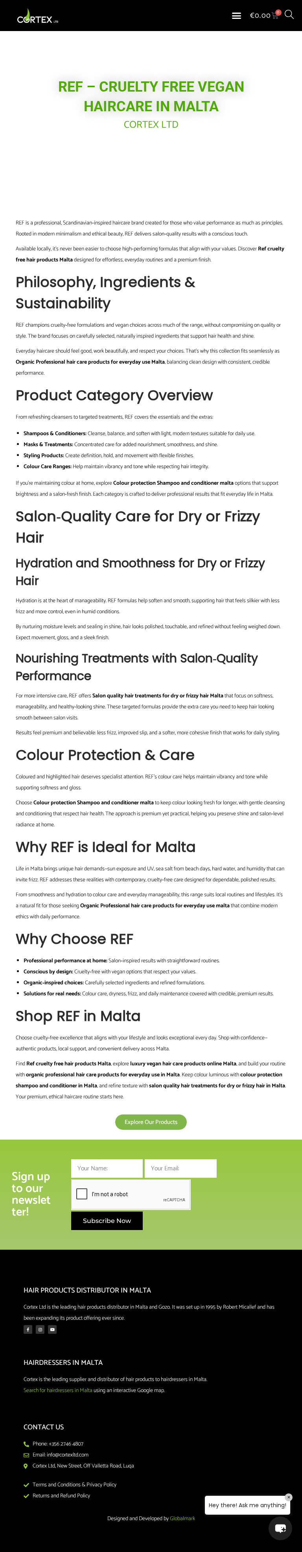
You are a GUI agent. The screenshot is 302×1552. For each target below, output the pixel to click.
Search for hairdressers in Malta (58, 1390)
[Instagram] (40, 1329)
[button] (236, 15)
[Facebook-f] (28, 1329)
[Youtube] (52, 1329)
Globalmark (182, 1518)
